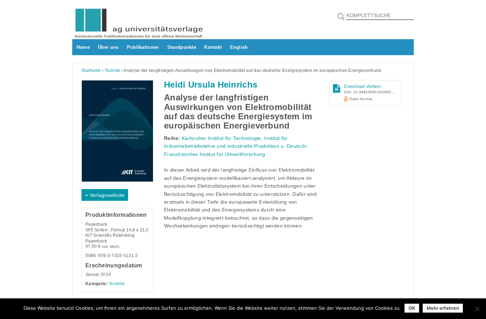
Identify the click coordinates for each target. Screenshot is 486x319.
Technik (112, 70)
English (239, 47)
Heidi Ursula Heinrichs (210, 84)
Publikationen (143, 47)
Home (83, 47)
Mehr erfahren (443, 308)
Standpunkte (181, 47)
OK (411, 308)
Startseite (91, 70)
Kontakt (213, 47)
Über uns (108, 47)
